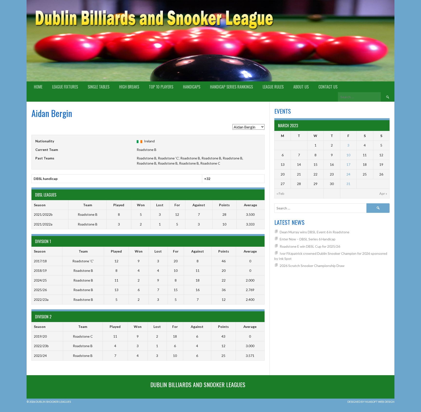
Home (38, 87)
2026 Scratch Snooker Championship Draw (312, 266)
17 (348, 164)
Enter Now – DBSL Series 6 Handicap (307, 239)
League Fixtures (65, 87)
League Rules (273, 87)
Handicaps (191, 87)
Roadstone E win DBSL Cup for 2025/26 (310, 246)
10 (348, 155)
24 (348, 174)
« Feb (280, 193)
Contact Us (327, 87)
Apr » (383, 193)
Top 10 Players (161, 87)
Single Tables (98, 87)
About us (301, 87)
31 (348, 184)
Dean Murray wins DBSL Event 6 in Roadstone (314, 232)
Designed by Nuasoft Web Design (370, 401)
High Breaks (129, 87)
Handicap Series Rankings (231, 87)
